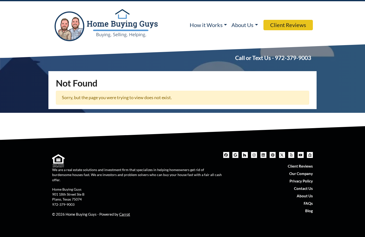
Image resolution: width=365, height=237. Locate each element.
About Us (242, 25)
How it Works (206, 25)
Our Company (301, 173)
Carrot (124, 214)
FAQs (308, 203)
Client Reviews (288, 25)
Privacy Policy (301, 181)
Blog (309, 210)
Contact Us (303, 188)
